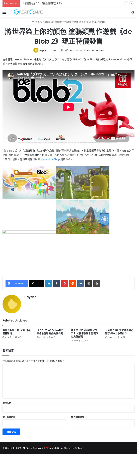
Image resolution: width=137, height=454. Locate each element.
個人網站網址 (77, 417)
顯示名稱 (7, 402)
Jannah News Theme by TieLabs (66, 448)
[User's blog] (27, 12)
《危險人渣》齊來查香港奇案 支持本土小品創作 (119, 331)
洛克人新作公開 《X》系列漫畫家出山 (17, 331)
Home (37, 21)
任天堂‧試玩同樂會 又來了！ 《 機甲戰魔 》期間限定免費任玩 (84, 333)
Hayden (43, 50)
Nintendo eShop (50, 159)
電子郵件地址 (9, 417)
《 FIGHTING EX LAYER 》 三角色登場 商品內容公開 (51, 331)
